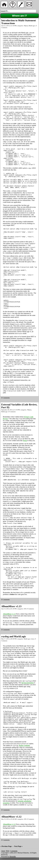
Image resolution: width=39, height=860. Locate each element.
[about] (12, 7)
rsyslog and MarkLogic (13, 636)
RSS (7, 851)
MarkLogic (32, 25)
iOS (25, 609)
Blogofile (13, 856)
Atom (3, 851)
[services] (20, 7)
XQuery (26, 25)
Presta (25, 440)
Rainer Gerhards (24, 745)
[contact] (29, 7)
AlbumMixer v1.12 (11, 816)
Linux (32, 639)
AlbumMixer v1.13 (11, 606)
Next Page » (18, 846)
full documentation (27, 683)
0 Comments (5, 398)
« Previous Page (6, 846)
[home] (4, 7)
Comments (13, 851)
